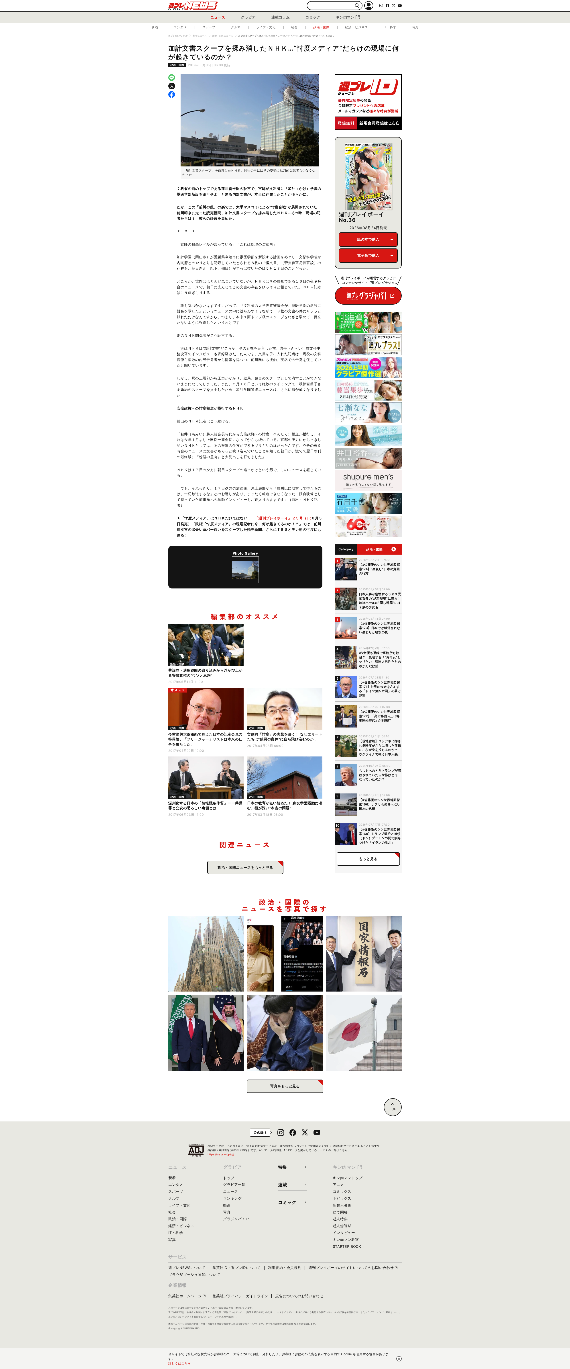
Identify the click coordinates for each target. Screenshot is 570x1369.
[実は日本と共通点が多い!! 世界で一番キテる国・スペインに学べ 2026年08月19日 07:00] (206, 954)
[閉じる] (399, 1358)
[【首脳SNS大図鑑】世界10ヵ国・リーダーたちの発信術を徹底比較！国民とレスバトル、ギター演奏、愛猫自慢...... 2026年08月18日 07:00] (285, 954)
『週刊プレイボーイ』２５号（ (281, 518)
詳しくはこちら (179, 1363)
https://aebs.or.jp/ (221, 1154)
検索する (357, 5)
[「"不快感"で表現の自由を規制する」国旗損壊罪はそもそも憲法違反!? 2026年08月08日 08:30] (364, 1033)
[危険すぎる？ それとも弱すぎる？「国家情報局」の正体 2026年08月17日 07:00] (364, 954)
